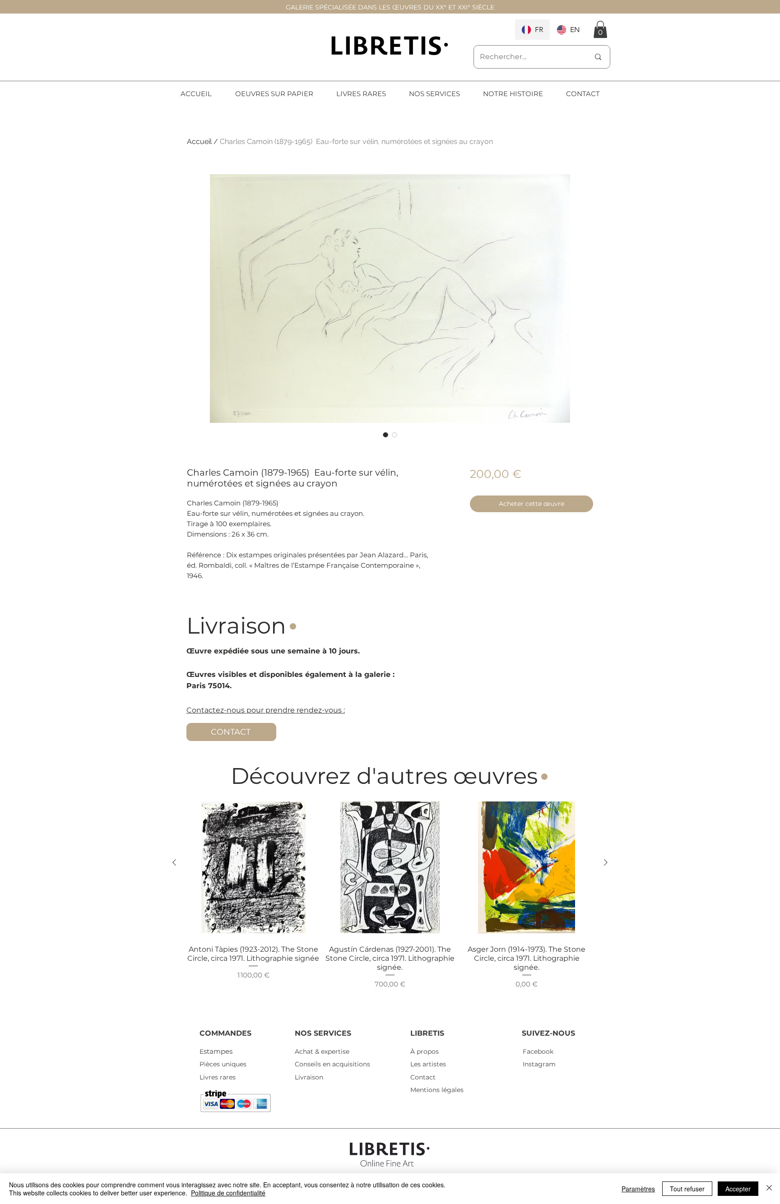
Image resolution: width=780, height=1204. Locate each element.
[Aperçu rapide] (253, 867)
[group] (390, 904)
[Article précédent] (174, 862)
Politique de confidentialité (228, 1192)
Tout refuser (687, 1188)
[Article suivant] (605, 862)
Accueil (199, 141)
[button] (600, 29)
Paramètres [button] (638, 1188)
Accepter (738, 1188)
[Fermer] (769, 1189)
